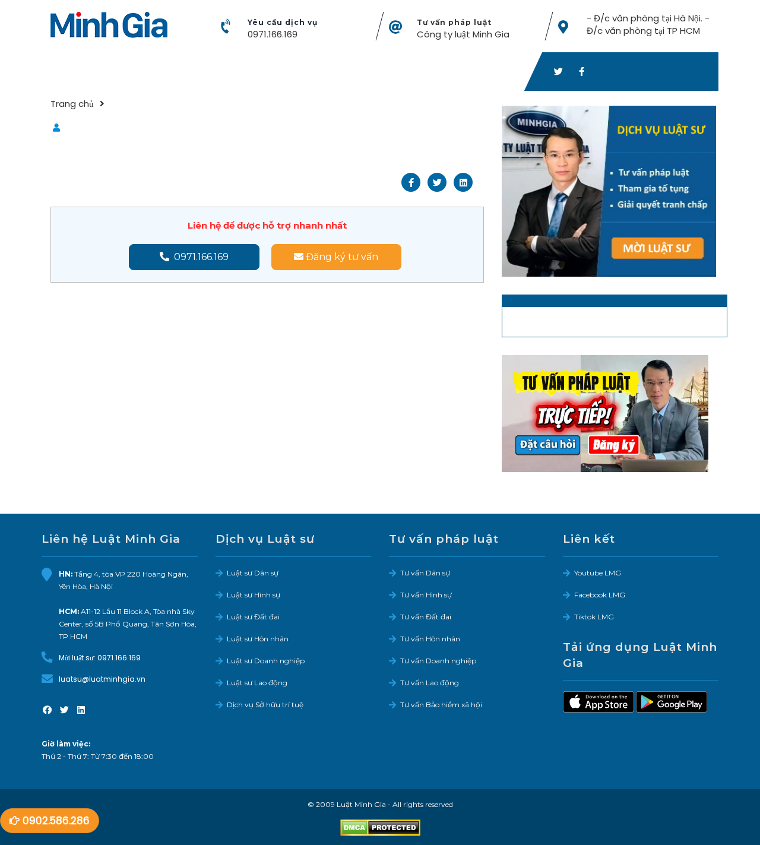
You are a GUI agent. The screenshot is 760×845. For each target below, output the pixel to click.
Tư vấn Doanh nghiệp (438, 660)
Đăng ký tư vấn (340, 256)
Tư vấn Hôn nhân (430, 638)
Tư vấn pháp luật (454, 22)
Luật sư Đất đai (253, 616)
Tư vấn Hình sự (426, 594)
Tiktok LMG (594, 616)
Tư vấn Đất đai (425, 616)
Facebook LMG (599, 594)
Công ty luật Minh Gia (463, 34)
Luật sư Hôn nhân (258, 638)
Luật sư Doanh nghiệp (266, 660)
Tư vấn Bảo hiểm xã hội (441, 704)
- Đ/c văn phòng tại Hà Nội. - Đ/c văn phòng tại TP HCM (648, 24)
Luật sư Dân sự (252, 572)
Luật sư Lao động (257, 682)
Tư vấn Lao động (429, 682)
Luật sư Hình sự (253, 594)
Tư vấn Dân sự (425, 572)
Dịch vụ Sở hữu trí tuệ (265, 704)
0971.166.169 (272, 34)
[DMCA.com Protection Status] (380, 827)
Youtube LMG (597, 572)
